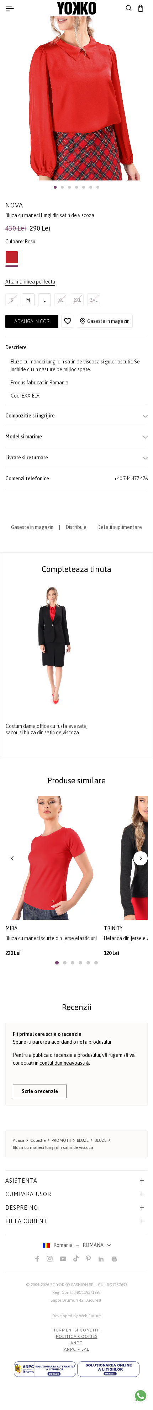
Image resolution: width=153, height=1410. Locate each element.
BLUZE (83, 1140)
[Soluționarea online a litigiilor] (108, 1369)
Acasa (18, 1140)
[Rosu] (11, 259)
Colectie (38, 1140)
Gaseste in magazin (108, 321)
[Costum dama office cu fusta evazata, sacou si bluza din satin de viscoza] (52, 646)
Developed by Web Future (76, 1315)
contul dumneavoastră (64, 1063)
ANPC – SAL (76, 1349)
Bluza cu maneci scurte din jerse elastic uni (51, 938)
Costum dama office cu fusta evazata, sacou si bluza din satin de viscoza (47, 729)
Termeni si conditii (76, 1330)
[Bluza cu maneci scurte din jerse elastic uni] (52, 858)
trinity (113, 928)
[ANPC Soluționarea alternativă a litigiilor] (45, 1369)
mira (11, 928)
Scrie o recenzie (40, 1091)
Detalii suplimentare (119, 527)
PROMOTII (61, 1140)
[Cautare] (129, 8)
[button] (55, 187)
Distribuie (75, 527)
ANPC (76, 1342)
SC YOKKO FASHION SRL (73, 1284)
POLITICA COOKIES (76, 1336)
